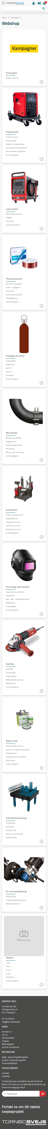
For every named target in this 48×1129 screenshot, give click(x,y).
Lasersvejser (12, 209)
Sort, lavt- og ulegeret (14, 284)
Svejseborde (10, 823)
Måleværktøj (10, 683)
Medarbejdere (8, 1044)
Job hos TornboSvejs (10, 1047)
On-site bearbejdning (16, 891)
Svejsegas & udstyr (15, 356)
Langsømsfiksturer (13, 522)
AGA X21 (9, 372)
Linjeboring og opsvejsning (16, 900)
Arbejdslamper (11, 837)
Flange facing (11, 896)
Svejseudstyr (12, 132)
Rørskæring (10, 449)
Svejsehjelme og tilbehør (15, 592)
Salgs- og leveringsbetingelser (15, 1057)
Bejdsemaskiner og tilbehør (16, 757)
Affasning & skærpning (14, 452)
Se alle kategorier (12, 155)
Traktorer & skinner (13, 526)
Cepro (8, 963)
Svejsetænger (11, 676)
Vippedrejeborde (12, 518)
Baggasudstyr (11, 441)
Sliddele (9, 217)
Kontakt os (6, 1031)
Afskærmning (11, 830)
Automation (12, 510)
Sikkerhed (9, 221)
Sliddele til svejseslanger (15, 144)
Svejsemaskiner (12, 137)
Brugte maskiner (12, 78)
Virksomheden (8, 1037)
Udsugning (10, 826)
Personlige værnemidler (18, 587)
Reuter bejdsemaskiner (14, 746)
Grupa (8, 973)
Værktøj (10, 664)
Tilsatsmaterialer (14, 278)
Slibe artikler (10, 760)
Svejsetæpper (11, 606)
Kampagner (11, 73)
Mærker (10, 957)
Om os (4, 1034)
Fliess (8, 966)
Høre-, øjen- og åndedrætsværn (18, 599)
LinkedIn (5, 1073)
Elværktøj (9, 669)
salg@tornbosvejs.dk (11, 1021)
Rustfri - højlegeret (13, 287)
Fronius (9, 970)
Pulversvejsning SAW (14, 294)
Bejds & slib (11, 741)
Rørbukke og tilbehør (13, 438)
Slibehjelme (10, 595)
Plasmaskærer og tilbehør (15, 151)
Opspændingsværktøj (14, 445)
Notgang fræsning (13, 904)
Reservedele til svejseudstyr (16, 148)
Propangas (10, 375)
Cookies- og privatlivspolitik (14, 1060)
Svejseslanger (11, 140)
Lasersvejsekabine (13, 225)
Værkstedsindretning (16, 818)
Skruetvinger (11, 672)
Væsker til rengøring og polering (18, 749)
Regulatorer (10, 364)
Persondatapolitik (9, 1063)
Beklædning (10, 603)
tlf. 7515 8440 (8, 1018)
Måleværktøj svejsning (14, 680)
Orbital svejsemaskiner (14, 515)
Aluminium (10, 291)
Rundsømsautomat (13, 529)
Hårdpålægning (11, 298)
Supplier (5, 1040)
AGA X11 (9, 368)
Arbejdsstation (11, 753)
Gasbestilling (11, 361)
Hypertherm (10, 977)
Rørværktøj (11, 433)
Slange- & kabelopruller (14, 834)
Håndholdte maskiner (14, 214)
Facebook (6, 1076)
